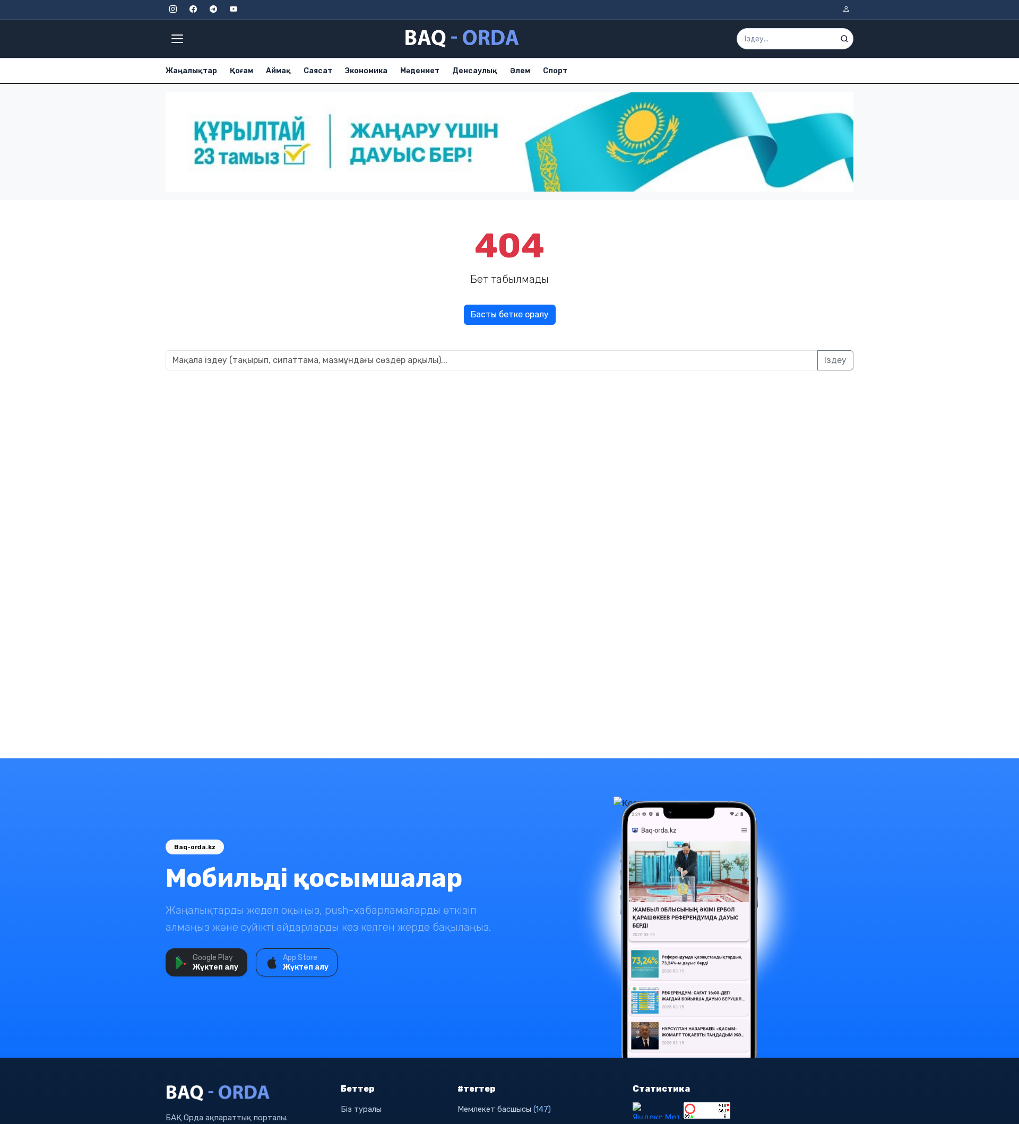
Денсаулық (474, 70)
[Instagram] (173, 9)
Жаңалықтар (191, 70)
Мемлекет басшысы (504, 1109)
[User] (846, 9)
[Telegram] (213, 9)
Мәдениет (419, 70)
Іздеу (835, 360)
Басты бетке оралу (510, 314)
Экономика (366, 70)
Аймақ (278, 70)
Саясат (318, 70)
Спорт (555, 70)
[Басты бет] (462, 38)
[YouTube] (233, 9)
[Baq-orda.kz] (247, 1093)
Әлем (520, 70)
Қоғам (241, 70)
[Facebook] (193, 9)
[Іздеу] (844, 38)
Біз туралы (361, 1109)
